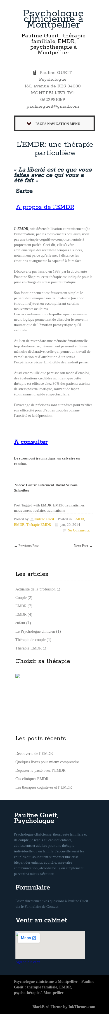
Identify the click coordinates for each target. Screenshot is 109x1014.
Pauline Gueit (44, 519)
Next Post (83, 546)
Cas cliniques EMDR (31, 779)
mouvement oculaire (29, 510)
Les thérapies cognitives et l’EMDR (43, 787)
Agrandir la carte (28, 962)
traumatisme (56, 510)
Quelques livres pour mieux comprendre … (49, 762)
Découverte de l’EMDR (34, 754)
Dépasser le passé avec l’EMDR (40, 770)
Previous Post (26, 546)
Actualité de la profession (35, 589)
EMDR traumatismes (68, 505)
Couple (21, 598)
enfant (20, 623)
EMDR (22, 229)
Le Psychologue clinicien (35, 631)
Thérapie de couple (30, 640)
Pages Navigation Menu (57, 124)
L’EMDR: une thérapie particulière (55, 149)
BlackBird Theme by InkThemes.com (63, 1007)
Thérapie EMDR (38, 524)
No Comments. (79, 530)
